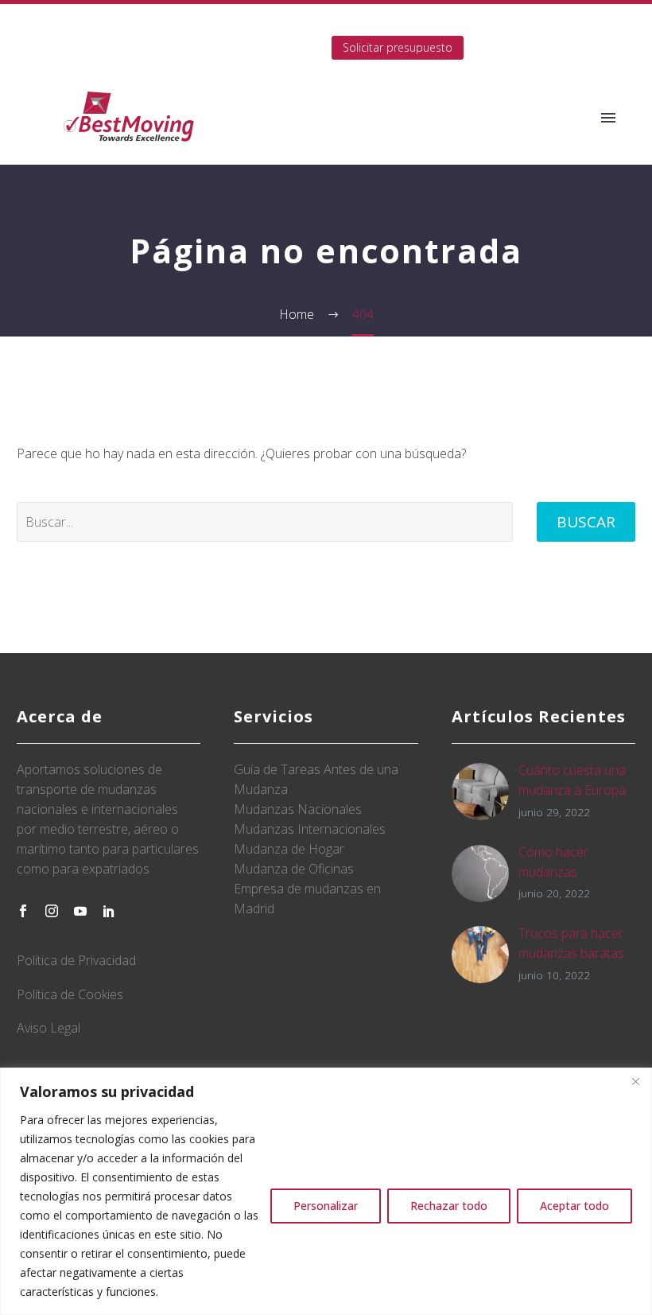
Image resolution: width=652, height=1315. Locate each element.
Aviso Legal (48, 1028)
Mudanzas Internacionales (310, 829)
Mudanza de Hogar (289, 849)
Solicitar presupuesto (397, 47)
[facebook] (23, 911)
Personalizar (325, 1205)
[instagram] (51, 911)
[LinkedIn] (220, 47)
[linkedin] (109, 911)
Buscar (586, 522)
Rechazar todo (448, 1205)
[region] (326, 1191)
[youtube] (80, 911)
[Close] (635, 1081)
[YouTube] (268, 47)
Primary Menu (608, 118)
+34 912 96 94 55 (524, 23)
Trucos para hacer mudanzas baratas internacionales (571, 953)
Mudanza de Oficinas (294, 868)
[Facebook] (196, 47)
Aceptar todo (574, 1205)
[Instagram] (244, 47)
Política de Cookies (70, 994)
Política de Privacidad (76, 960)
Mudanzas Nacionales (298, 809)
